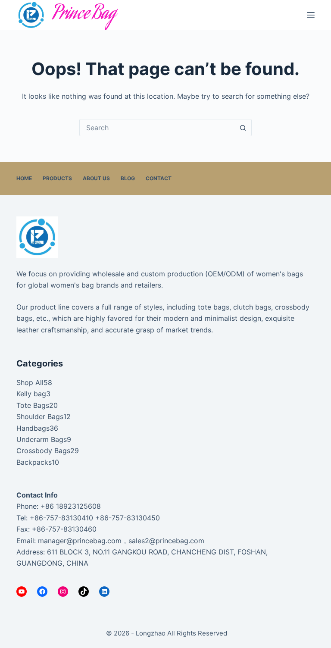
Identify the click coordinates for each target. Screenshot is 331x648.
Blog (128, 178)
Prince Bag (84, 15)
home (24, 178)
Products (57, 178)
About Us (96, 178)
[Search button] (242, 127)
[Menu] (311, 15)
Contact (159, 178)
